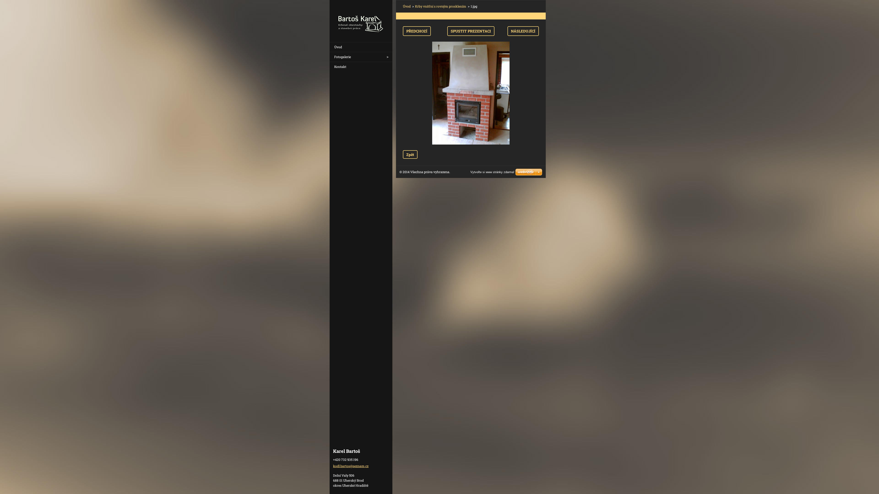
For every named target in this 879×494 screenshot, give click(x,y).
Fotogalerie (342, 57)
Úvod (338, 47)
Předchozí (416, 31)
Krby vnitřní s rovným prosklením (440, 6)
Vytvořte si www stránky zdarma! (492, 172)
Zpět (410, 154)
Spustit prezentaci (471, 31)
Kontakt (340, 66)
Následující (523, 31)
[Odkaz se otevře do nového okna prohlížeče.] (470, 93)
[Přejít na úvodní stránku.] (361, 18)
